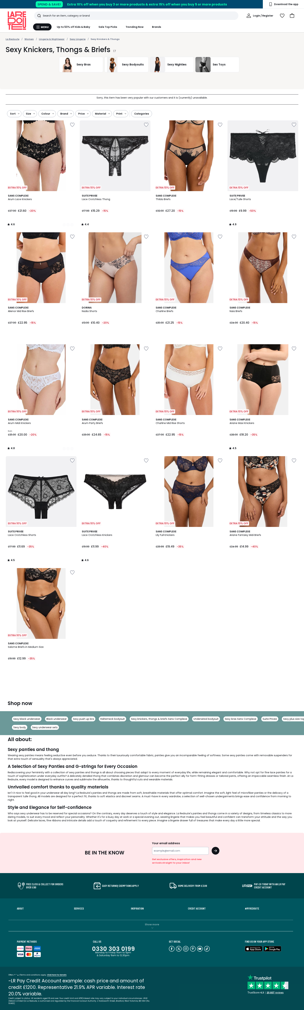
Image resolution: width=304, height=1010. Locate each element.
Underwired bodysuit (206, 719)
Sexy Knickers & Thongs (105, 39)
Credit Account (197, 908)
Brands (156, 27)
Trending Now (135, 27)
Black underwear (56, 719)
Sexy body (19, 727)
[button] (292, 15)
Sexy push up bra (83, 719)
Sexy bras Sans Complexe (240, 719)
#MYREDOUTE (252, 908)
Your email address (166, 843)
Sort (13, 113)
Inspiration (137, 908)
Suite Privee (270, 719)
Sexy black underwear (26, 719)
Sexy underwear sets (45, 727)
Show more (152, 924)
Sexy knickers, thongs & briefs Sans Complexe (159, 719)
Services (79, 908)
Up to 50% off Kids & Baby (73, 27)
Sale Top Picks (108, 27)
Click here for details (56, 975)
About (20, 908)
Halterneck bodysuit (112, 719)
